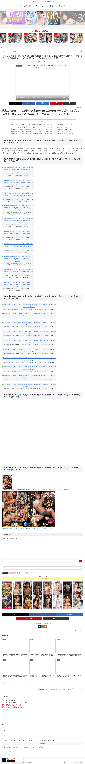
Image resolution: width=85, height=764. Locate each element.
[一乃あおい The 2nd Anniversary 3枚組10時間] (17, 588)
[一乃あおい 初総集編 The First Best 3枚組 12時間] (78, 588)
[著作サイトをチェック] (39, 626)
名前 (3, 725)
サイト (4, 735)
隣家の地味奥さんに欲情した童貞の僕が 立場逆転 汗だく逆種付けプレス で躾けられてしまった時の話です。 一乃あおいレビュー (43, 124)
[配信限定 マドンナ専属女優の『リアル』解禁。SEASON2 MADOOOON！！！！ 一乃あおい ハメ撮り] (17, 601)
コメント (5, 709)
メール (4, 730)
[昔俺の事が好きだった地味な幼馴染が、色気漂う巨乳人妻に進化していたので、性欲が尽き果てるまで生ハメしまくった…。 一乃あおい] (37, 588)
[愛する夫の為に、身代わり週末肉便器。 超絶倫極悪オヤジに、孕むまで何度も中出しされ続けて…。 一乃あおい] (47, 601)
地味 (21, 572)
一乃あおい (12, 572)
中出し (17, 572)
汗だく (29, 572)
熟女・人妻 (5, 572)
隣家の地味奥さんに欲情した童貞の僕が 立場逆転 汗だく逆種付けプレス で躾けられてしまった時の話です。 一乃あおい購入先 (42, 133)
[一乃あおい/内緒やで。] (37, 601)
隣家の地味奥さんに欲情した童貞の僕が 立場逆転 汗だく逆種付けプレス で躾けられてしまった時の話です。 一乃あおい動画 (42, 131)
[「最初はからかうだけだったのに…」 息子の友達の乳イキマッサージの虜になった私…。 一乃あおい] (27, 588)
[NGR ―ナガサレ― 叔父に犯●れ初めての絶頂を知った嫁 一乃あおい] (27, 601)
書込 (80, 560)
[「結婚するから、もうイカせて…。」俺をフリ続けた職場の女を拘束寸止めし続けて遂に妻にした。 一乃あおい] (68, 588)
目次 (40, 121)
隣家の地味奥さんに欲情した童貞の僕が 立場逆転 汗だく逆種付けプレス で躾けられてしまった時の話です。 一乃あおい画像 (42, 129)
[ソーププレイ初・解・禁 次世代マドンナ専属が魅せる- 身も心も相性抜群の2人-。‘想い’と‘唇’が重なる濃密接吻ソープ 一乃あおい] (58, 588)
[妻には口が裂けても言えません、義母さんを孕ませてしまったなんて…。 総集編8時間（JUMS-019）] (7, 588)
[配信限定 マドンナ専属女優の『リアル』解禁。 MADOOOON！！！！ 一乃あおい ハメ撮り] (68, 601)
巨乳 (25, 572)
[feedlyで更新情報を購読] (42, 626)
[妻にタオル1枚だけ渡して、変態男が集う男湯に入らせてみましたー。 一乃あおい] (47, 588)
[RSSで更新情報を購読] (45, 626)
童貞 (37, 572)
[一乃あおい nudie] (58, 601)
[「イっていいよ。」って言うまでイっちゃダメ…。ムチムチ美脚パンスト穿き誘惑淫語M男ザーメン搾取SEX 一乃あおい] (7, 601)
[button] (69, 103)
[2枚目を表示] (42, 25)
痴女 (33, 572)
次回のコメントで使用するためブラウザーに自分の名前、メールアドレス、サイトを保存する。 (29, 740)
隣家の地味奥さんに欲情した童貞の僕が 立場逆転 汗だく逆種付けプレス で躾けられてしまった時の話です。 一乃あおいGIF (41, 127)
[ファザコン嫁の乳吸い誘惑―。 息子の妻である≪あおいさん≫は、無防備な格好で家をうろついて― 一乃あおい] (78, 601)
